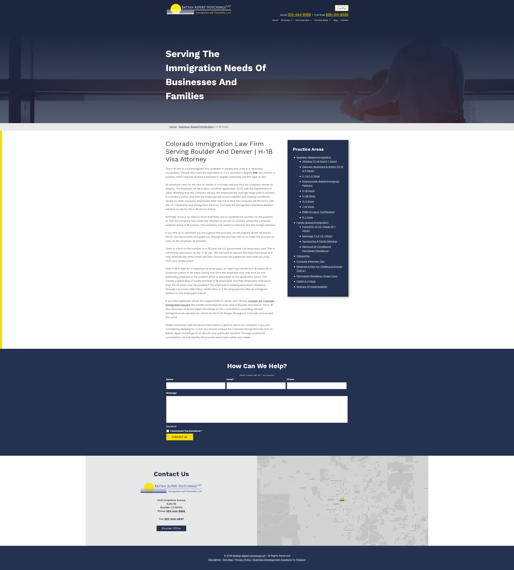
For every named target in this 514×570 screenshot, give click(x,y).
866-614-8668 (337, 14)
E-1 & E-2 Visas (311, 176)
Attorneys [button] (285, 20)
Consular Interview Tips (310, 261)
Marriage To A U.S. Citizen (317, 236)
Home (275, 20)
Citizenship (303, 256)
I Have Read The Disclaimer (186, 431)
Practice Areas (321, 20)
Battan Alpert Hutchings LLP (249, 555)
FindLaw (301, 559)
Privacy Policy (243, 559)
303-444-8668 (299, 14)
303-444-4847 (174, 519)
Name (169, 379)
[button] (511, 561)
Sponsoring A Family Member (319, 241)
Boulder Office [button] (171, 528)
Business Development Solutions (272, 559)
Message (171, 393)
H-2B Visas (308, 196)
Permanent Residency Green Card (317, 276)
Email (231, 379)
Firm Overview (302, 20)
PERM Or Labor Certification (318, 212)
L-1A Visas (308, 206)
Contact (344, 20)
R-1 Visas (307, 217)
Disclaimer (171, 426)
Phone (290, 379)
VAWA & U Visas (306, 281)
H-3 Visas (308, 201)
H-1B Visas (308, 191)
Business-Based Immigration (314, 157)
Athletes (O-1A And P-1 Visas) (319, 161)
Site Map (228, 559)
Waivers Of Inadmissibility (312, 286)
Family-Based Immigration (312, 222)
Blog (336, 20)
